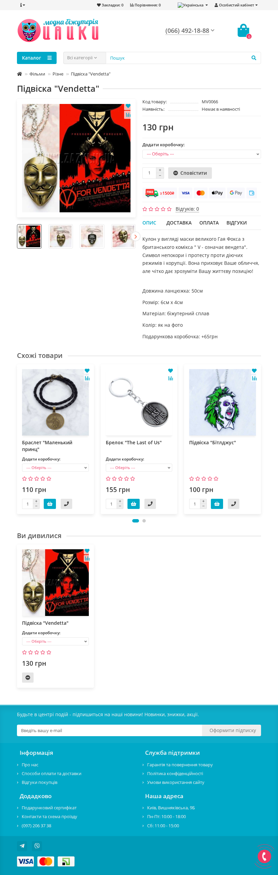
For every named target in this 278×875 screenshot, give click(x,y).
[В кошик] (50, 504)
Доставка (179, 222)
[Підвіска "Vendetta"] (76, 158)
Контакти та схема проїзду (49, 816)
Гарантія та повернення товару (180, 765)
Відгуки (236, 222)
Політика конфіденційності (175, 773)
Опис (149, 222)
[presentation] (17, 236)
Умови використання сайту (175, 782)
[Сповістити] (28, 678)
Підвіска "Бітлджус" (212, 442)
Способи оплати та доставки (51, 773)
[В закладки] (128, 106)
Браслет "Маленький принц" (47, 445)
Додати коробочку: (163, 145)
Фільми (37, 74)
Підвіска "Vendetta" (45, 623)
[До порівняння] (128, 115)
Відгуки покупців (39, 782)
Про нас (30, 765)
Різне (58, 74)
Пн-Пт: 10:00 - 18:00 (166, 816)
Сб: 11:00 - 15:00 (163, 826)
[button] (135, 520)
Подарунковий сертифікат (49, 808)
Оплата (209, 222)
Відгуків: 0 (187, 209)
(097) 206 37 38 (36, 826)
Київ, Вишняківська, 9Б (171, 808)
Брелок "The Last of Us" (134, 442)
